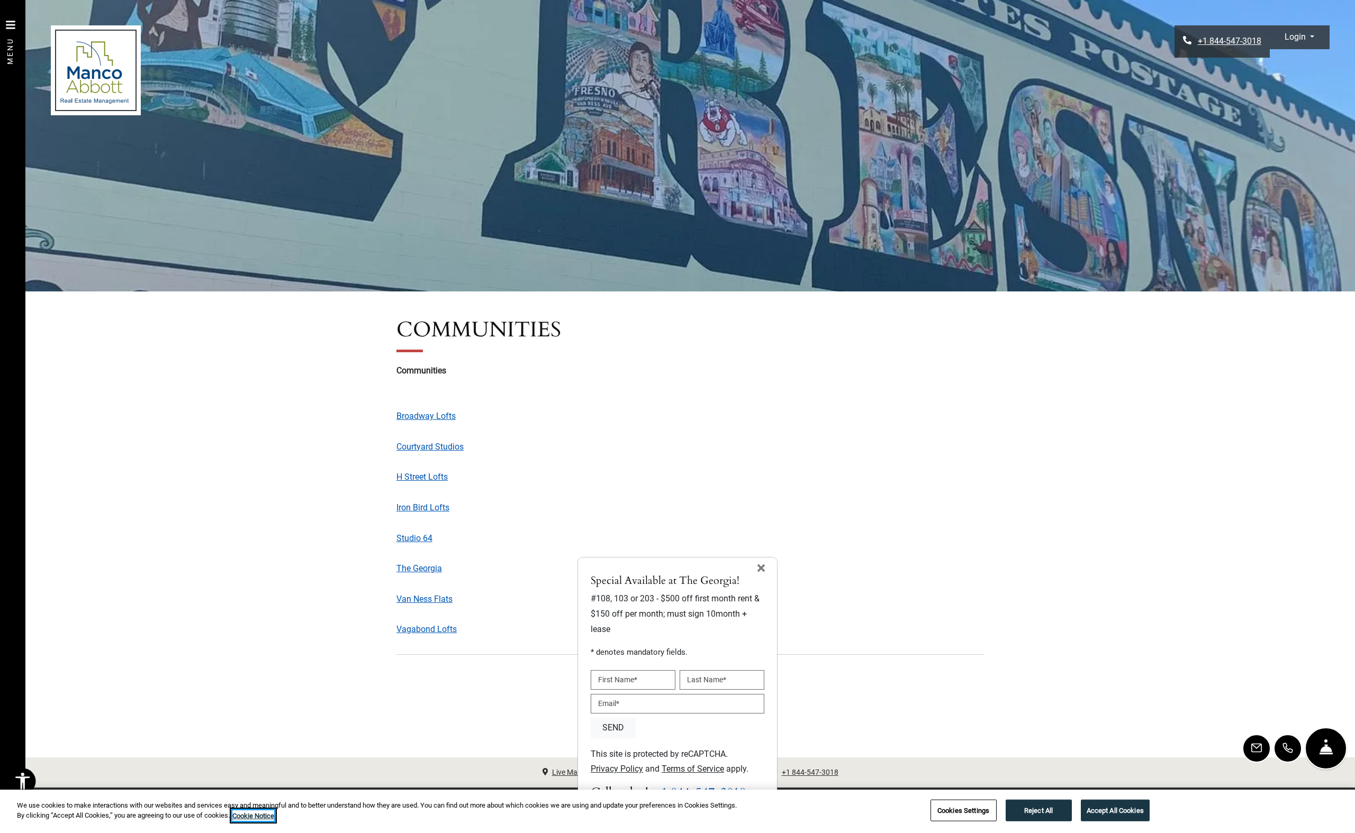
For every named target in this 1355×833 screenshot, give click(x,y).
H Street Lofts (422, 477)
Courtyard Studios (430, 447)
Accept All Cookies (1115, 810)
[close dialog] (761, 569)
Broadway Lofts (426, 416)
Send (613, 727)
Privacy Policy (617, 768)
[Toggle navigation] (10, 37)
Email (608, 703)
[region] (677, 811)
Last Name (706, 679)
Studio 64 (414, 538)
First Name (617, 679)
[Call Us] (1287, 748)
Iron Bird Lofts (422, 507)
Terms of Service (693, 768)
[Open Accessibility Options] (23, 783)
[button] (1299, 37)
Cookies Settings (963, 810)
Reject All (1038, 810)
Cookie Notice (253, 815)
